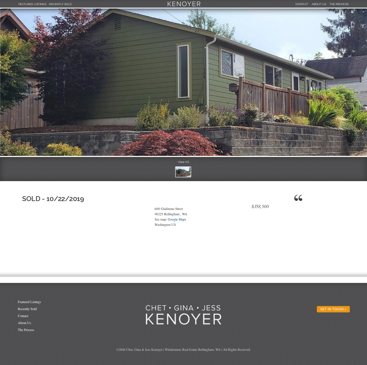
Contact (301, 4)
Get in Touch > (333, 309)
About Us (319, 4)
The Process (339, 4)
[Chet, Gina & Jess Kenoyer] (184, 6)
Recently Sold (60, 4)
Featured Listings (32, 4)
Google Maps (177, 219)
